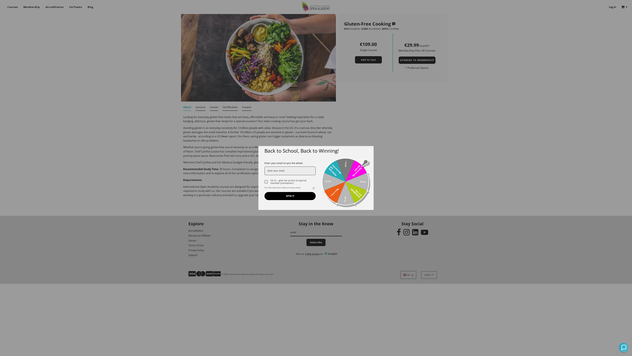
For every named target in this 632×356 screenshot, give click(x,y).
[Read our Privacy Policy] (314, 188)
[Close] (370, 150)
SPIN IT (290, 195)
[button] (623, 347)
